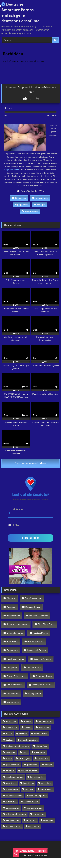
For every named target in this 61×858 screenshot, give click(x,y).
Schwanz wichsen (15, 685)
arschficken (44, 727)
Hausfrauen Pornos (15, 659)
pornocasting (46, 789)
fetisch (9, 758)
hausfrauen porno (29, 771)
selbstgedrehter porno (16, 814)
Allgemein (11, 598)
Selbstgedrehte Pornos (42, 685)
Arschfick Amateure (33, 598)
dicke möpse (41, 746)
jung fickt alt (28, 783)
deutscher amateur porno (17, 746)
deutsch (9, 740)
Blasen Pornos (13, 615)
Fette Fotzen (12, 641)
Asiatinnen (11, 607)
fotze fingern (24, 758)
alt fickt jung (11, 721)
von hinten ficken (13, 826)
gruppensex (22, 204)
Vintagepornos (34, 693)
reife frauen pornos (38, 795)
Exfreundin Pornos (15, 633)
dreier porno (39, 752)
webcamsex (33, 826)
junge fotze (11, 783)
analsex (27, 727)
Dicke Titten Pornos (46, 624)
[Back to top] (52, 849)
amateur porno (45, 721)
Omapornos (12, 667)
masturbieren (12, 789)
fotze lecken (42, 758)
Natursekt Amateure (42, 659)
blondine (23, 734)
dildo (25, 752)
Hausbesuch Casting (36, 650)
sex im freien (39, 814)
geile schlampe (12, 764)
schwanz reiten (12, 808)
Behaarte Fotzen (32, 607)
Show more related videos (30, 463)
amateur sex (11, 727)
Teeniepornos (41, 198)
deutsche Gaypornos (38, 615)
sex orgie (41, 204)
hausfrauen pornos (14, 777)
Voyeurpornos (13, 702)
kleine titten (46, 783)
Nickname (18, 509)
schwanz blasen (31, 802)
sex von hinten (12, 820)
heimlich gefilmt (37, 777)
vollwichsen (48, 820)
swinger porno (31, 211)
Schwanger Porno (44, 676)
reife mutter (11, 802)
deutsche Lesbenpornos (17, 624)
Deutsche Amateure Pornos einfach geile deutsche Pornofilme (20, 12)
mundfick (29, 789)
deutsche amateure (29, 740)
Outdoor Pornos (34, 667)
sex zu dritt (31, 820)
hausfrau (10, 771)
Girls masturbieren (36, 641)
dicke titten (10, 752)
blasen (9, 734)
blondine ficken (41, 734)
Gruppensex (20, 198)
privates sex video (14, 795)
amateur (27, 721)
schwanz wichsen (34, 808)
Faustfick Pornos (40, 633)
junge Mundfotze (11, 170)
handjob (48, 764)
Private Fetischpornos (16, 676)
